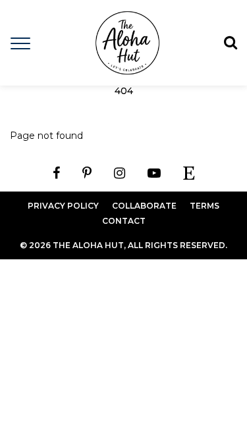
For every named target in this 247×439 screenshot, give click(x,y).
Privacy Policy (63, 206)
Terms (204, 206)
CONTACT (124, 221)
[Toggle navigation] (20, 42)
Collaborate (144, 206)
